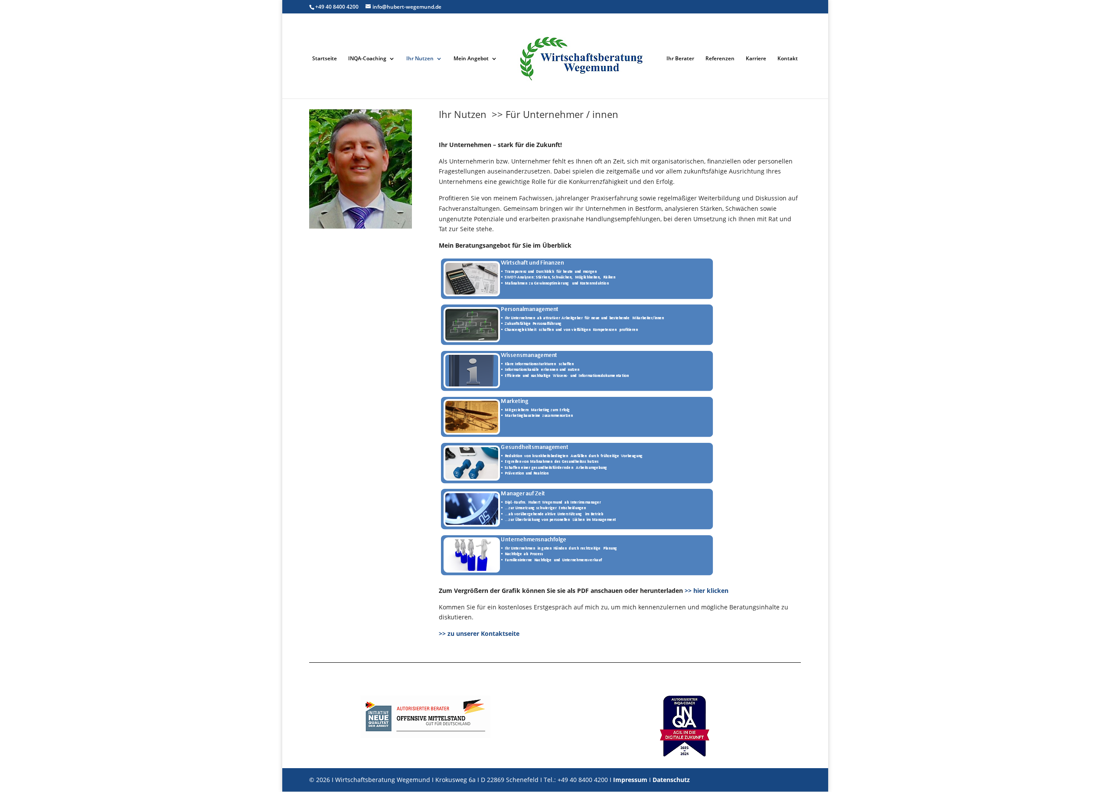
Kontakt (787, 59)
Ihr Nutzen (420, 59)
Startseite (324, 59)
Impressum (630, 780)
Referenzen (720, 59)
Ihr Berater (680, 59)
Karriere (756, 59)
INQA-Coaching (367, 59)
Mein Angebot (471, 59)
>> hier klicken (706, 590)
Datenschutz (671, 780)
